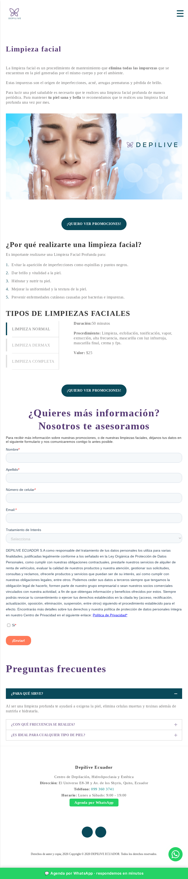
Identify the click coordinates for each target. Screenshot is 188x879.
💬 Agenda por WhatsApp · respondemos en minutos (94, 873)
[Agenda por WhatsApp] (175, 854)
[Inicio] (14, 13)
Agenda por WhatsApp (94, 803)
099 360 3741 (102, 789)
